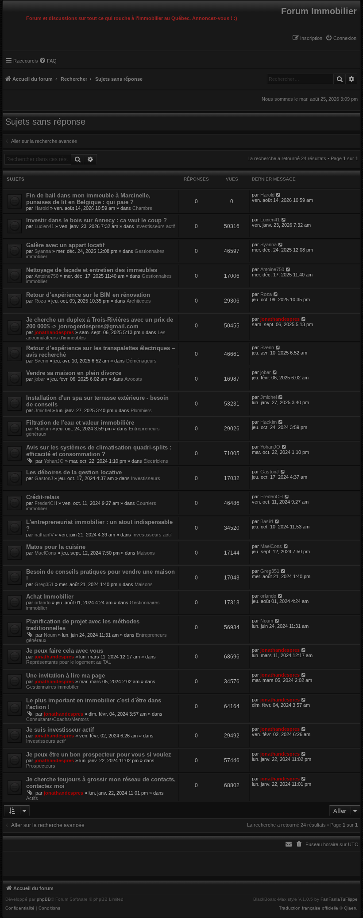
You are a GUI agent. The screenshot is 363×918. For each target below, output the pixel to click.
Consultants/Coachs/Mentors (57, 719)
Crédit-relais (42, 497)
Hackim (43, 428)
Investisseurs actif (155, 226)
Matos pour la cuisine (55, 547)
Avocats (133, 379)
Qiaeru (351, 908)
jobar (40, 379)
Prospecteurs (40, 765)
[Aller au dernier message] (279, 194)
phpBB (44, 899)
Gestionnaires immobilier (52, 686)
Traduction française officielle (308, 908)
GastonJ (44, 478)
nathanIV (44, 534)
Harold (42, 208)
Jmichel (43, 410)
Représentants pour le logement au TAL (68, 662)
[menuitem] (340, 38)
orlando (42, 602)
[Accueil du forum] (5, 3)
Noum (50, 635)
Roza (40, 300)
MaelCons (45, 553)
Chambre (142, 208)
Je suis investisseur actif (60, 729)
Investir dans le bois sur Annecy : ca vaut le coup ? (96, 220)
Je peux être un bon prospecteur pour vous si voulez (98, 754)
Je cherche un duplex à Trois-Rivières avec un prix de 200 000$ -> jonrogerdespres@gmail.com (99, 323)
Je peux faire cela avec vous (64, 650)
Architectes (139, 300)
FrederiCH (46, 503)
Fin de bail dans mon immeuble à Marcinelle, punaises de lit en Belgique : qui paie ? (88, 198)
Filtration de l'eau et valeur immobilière (80, 422)
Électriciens (155, 461)
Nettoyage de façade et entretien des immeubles (91, 270)
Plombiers (141, 410)
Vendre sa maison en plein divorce (73, 373)
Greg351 (44, 584)
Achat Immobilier (49, 596)
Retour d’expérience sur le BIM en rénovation (88, 295)
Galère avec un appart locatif (65, 245)
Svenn (41, 360)
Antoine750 (46, 276)
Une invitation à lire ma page (65, 675)
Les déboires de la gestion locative (74, 472)
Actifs (32, 798)
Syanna (43, 251)
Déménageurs (141, 360)
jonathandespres (54, 332)
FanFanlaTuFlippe (339, 899)
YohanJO (54, 461)
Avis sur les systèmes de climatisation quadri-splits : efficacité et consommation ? (98, 450)
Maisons (146, 553)
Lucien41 (44, 226)
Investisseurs (145, 478)
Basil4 (266, 521)
